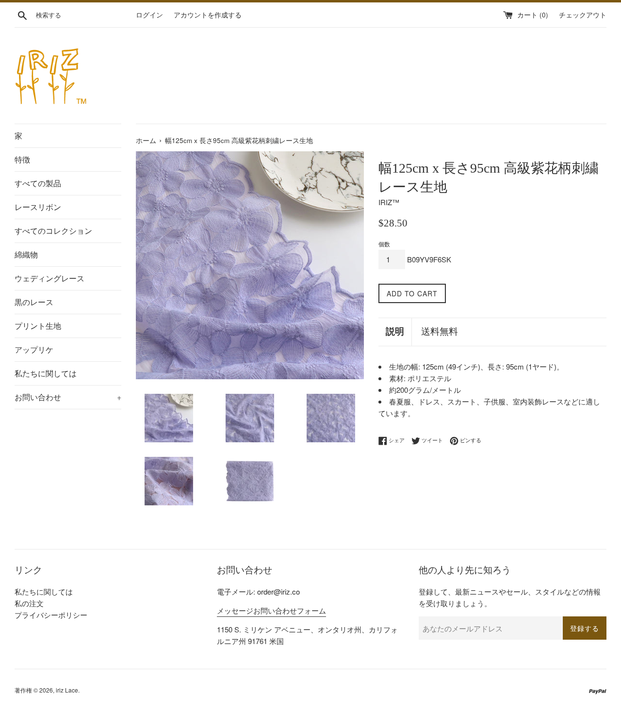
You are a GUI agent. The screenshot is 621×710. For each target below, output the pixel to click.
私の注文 (29, 603)
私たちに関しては (46, 373)
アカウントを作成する (208, 14)
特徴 (22, 159)
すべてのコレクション (53, 230)
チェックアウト (582, 14)
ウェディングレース (49, 278)
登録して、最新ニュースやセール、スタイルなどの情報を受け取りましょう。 (510, 597)
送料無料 (439, 331)
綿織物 (26, 254)
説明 (395, 331)
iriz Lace (67, 690)
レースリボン (38, 206)
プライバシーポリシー (51, 615)
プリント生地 (38, 325)
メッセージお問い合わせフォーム (271, 610)
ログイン (149, 14)
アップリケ (34, 349)
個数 (384, 244)
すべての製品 (38, 183)
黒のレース (34, 301)
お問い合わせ (68, 397)
